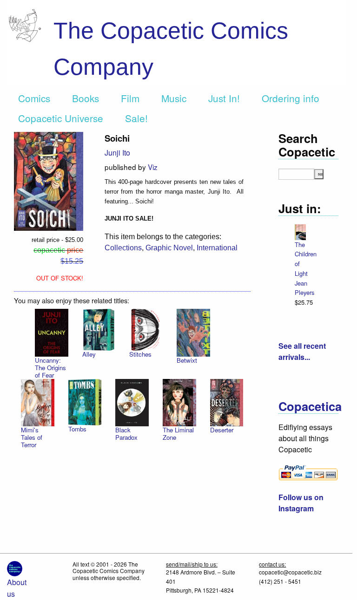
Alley (89, 354)
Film (130, 98)
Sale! (136, 118)
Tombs (77, 428)
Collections (123, 248)
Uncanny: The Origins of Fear (50, 367)
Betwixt (187, 360)
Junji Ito (117, 152)
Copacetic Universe (60, 118)
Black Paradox (126, 433)
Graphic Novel (169, 248)
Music (173, 98)
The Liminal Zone (178, 433)
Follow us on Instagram (301, 503)
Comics (34, 98)
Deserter (221, 429)
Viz (153, 167)
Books (85, 98)
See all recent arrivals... (302, 351)
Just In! (224, 98)
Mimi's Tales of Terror (31, 437)
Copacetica (310, 406)
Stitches (140, 354)
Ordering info (290, 98)
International (217, 248)
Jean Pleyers (304, 288)
